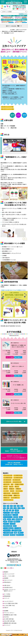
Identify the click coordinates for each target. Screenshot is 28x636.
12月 (23, 508)
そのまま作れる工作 (17, 482)
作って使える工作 (16, 479)
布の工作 (12, 491)
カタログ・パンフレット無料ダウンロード (10, 590)
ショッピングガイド (8, 601)
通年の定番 (12, 534)
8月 (8, 508)
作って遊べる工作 (7, 479)
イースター (15, 514)
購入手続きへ (18, 357)
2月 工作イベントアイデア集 (7, 106)
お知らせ (6, 607)
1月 (4, 505)
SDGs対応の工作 (15, 493)
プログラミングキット (8, 499)
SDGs (15, 525)
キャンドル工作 (19, 491)
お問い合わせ (14, 450)
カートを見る (7, 594)
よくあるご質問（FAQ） (9, 605)
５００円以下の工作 (18, 477)
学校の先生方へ (7, 582)
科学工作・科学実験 (8, 495)
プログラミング (7, 530)
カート (20, 26)
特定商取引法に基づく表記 (10, 615)
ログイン (9, 26)
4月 (15, 505)
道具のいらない (20, 534)
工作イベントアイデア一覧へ (14, 421)
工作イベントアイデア (9, 574)
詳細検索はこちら (23, 14)
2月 (8, 505)
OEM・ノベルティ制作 (9, 576)
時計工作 (17, 486)
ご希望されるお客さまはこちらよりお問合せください (13, 290)
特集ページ (20, 532)
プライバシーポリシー (9, 612)
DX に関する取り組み (9, 619)
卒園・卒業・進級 (7, 514)
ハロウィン (6, 523)
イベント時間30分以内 (8, 528)
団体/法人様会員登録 (14, 463)
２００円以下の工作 (18, 475)
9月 (11, 508)
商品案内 (6, 572)
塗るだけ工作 (6, 484)
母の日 (20, 517)
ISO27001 (6, 617)
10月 (15, 508)
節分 (12, 512)
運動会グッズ (16, 495)
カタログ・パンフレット (14, 457)
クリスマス (12, 523)
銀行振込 (14, 3)
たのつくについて (8, 580)
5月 (18, 505)
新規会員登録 (7, 596)
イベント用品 (17, 528)
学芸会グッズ (6, 497)
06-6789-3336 (19, 7)
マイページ (6, 598)
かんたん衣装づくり (15, 497)
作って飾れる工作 (7, 482)
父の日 (9, 519)
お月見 (5, 521)
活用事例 (6, 578)
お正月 (16, 510)
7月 (4, 508)
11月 (19, 508)
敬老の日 (10, 521)
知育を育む (6, 534)
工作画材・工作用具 (19, 484)
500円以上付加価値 (8, 525)
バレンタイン (6, 512)
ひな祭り (17, 512)
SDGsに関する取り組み (9, 621)
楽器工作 (5, 488)
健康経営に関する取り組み (10, 623)
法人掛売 (19, 3)
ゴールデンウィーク (8, 517)
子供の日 (15, 517)
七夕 (13, 519)
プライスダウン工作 (8, 475)
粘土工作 (11, 486)
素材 (12, 484)
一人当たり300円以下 (16, 530)
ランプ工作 (6, 491)
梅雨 (5, 519)
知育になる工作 (7, 493)
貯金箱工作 (11, 488)
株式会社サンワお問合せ (19, 5)
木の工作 (5, 486)
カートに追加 (10, 357)
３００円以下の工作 (8, 477)
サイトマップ (7, 625)
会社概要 (6, 610)
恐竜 (15, 532)
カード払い (9, 3)
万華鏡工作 (18, 488)
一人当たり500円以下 (8, 532)
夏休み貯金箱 (19, 519)
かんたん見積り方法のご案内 (11, 603)
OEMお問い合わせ (8, 587)
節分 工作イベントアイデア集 (7, 109)
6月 (21, 505)
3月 (11, 505)
